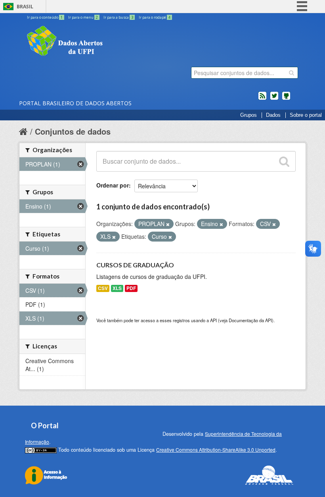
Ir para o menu (83, 17)
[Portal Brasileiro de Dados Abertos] (112, 42)
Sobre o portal (306, 115)
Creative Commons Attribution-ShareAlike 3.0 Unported (215, 449)
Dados (273, 115)
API (213, 320)
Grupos (248, 115)
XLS (117, 288)
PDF (131, 288)
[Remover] (168, 224)
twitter (274, 99)
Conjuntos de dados (73, 131)
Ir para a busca (118, 17)
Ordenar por (112, 185)
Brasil (25, 6)
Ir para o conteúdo (45, 17)
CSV (103, 288)
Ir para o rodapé (154, 17)
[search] (291, 73)
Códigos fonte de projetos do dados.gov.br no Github (286, 99)
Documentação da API (250, 320)
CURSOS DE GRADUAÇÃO (135, 265)
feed (262, 99)
